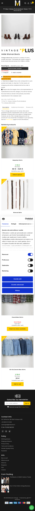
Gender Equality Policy (7, 448)
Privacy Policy (25, 407)
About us (3, 462)
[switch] (30, 260)
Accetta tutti (18, 279)
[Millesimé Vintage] (17, 3)
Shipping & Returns (6, 441)
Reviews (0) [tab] (29, 107)
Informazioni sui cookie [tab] (26, 224)
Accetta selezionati (17, 284)
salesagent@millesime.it (8, 424)
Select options (17, 174)
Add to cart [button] (17, 384)
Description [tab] (5, 107)
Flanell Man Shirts (17, 317)
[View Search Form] (25, 3)
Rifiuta (17, 290)
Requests (4, 465)
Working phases (5, 439)
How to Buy (9, 119)
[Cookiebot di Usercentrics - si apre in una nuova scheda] (25, 219)
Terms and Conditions (7, 446)
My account (4, 458)
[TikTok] (9, 431)
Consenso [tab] (5, 224)
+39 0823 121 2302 (6, 422)
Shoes (10, 101)
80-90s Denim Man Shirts (18, 369)
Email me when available (15, 68)
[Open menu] (2, 3)
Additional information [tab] (17, 107)
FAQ (2, 467)
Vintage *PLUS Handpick (19, 101)
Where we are (5, 460)
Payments (4, 450)
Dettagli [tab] (13, 224)
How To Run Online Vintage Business (20, 486)
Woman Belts (17, 212)
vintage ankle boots (9, 102)
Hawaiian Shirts (18, 160)
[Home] (3, 9)
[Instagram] (6, 431)
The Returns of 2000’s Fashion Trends (20, 477)
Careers (3, 469)
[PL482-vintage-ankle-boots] (17, 31)
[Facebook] (2, 431)
